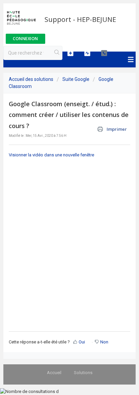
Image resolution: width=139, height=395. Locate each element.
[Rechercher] (57, 53)
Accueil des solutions (31, 79)
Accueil (54, 372)
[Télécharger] (57, 193)
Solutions (83, 372)
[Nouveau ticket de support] (70, 53)
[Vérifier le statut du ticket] (87, 53)
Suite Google (75, 79)
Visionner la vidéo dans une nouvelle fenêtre (51, 154)
